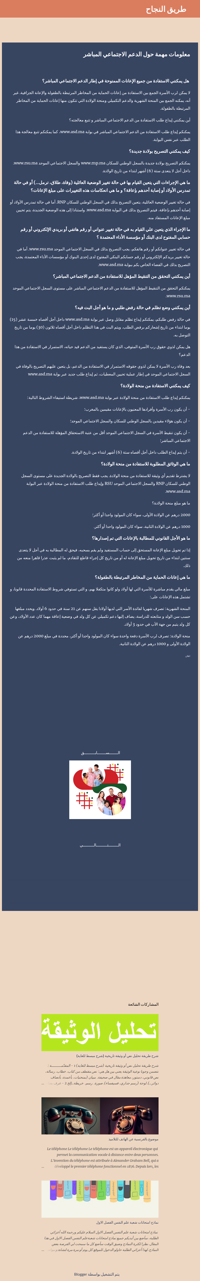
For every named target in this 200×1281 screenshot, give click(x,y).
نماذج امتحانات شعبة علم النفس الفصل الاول (127, 1222)
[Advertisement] (100, 698)
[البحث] (139, 9)
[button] (187, 66)
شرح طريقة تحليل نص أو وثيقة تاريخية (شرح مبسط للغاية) (117, 1055)
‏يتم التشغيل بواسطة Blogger (97, 1274)
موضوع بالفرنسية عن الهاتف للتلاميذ (134, 1139)
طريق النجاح (166, 8)
